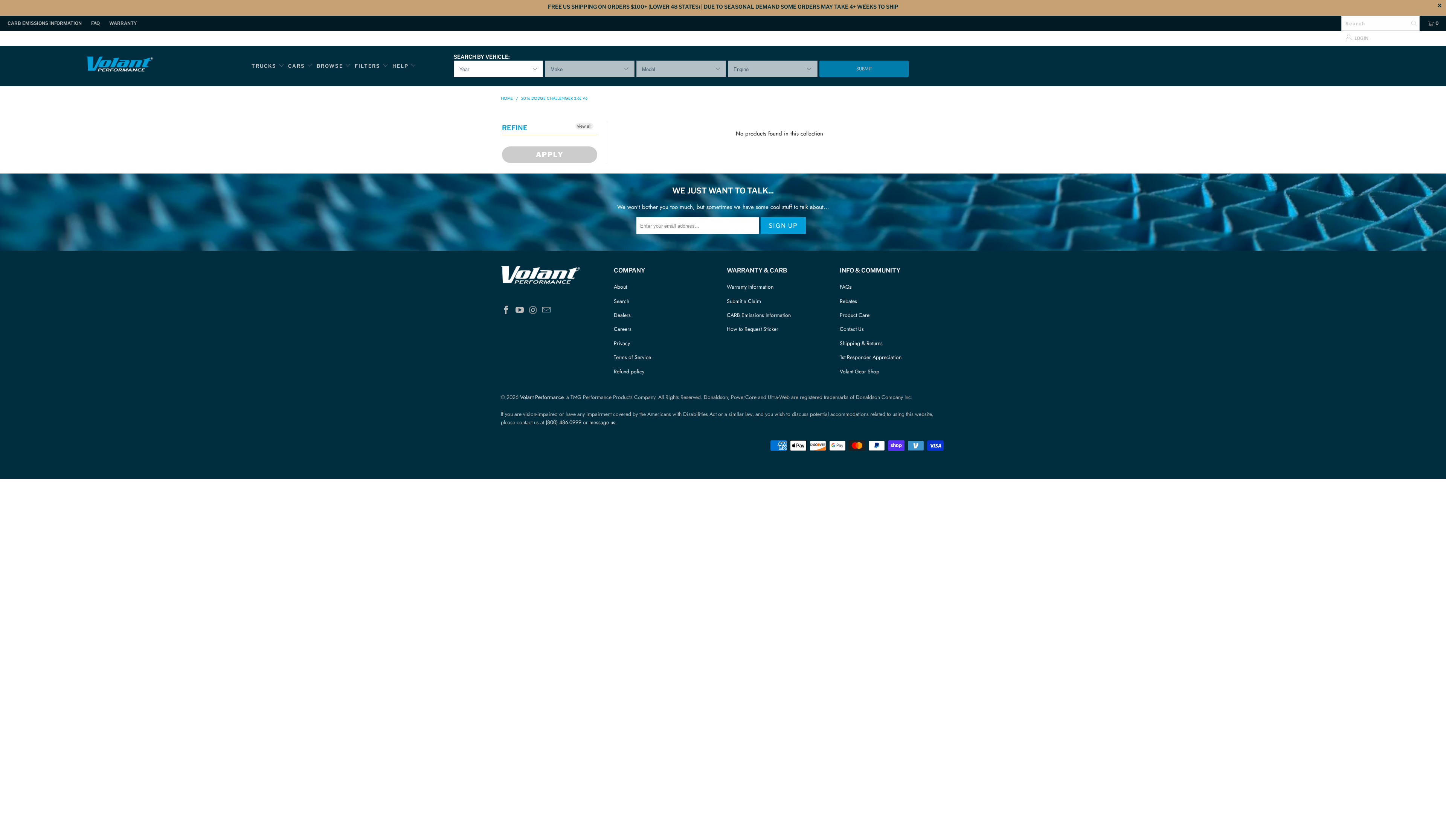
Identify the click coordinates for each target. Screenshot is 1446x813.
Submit (864, 68)
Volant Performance (541, 397)
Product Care (854, 315)
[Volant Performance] (119, 65)
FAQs (846, 287)
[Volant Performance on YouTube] (520, 310)
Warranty (123, 23)
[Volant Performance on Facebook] (506, 310)
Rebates (848, 301)
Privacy (622, 343)
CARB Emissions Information (45, 23)
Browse (330, 66)
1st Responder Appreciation (870, 357)
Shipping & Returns (861, 343)
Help (400, 66)
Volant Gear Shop (859, 371)
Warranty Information (750, 287)
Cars (296, 66)
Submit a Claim (744, 301)
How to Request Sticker (752, 329)
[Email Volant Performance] (546, 310)
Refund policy (629, 371)
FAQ (95, 23)
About (620, 287)
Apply (550, 154)
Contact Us (852, 329)
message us (602, 422)
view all (584, 126)
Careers (622, 329)
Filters (368, 66)
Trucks (264, 66)
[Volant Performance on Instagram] (533, 310)
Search (621, 301)
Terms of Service (632, 357)
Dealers (622, 315)
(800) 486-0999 (563, 422)
